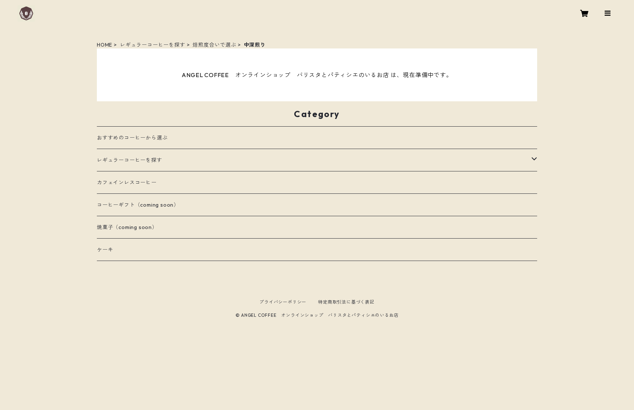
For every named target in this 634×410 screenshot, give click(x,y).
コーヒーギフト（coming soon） (138, 205)
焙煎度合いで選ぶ (214, 44)
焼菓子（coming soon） (127, 227)
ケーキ (105, 249)
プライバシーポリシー (282, 302)
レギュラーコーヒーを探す (152, 44)
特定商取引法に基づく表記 (346, 302)
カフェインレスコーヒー (127, 182)
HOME (104, 44)
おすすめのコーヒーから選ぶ (132, 137)
